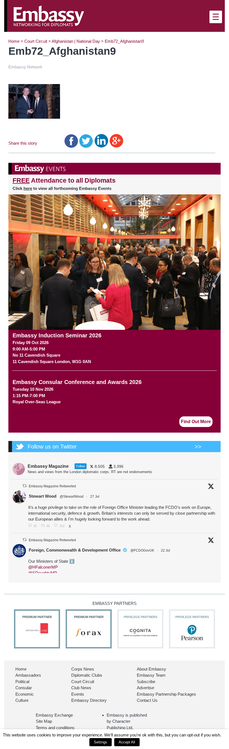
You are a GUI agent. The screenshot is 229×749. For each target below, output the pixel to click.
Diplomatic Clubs (86, 675)
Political (22, 681)
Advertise (145, 687)
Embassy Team (151, 675)
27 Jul (95, 496)
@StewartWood (72, 496)
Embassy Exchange (54, 715)
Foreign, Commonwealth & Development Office (75, 550)
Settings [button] (100, 742)
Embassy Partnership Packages (166, 694)
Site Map (44, 721)
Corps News (82, 669)
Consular (23, 687)
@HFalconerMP (43, 567)
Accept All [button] (127, 742)
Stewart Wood (42, 496)
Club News (81, 687)
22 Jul (166, 550)
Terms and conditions (55, 727)
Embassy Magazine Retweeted (52, 486)
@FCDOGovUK (142, 550)
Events (77, 694)
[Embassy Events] (114, 169)
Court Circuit (35, 41)
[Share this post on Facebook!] (71, 140)
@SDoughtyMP (42, 573)
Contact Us (147, 700)
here (27, 188)
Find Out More (196, 421)
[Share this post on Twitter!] (86, 140)
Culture (21, 700)
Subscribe (146, 681)
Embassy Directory (89, 700)
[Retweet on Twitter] (25, 486)
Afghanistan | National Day (76, 41)
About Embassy (151, 669)
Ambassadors (28, 675)
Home (14, 41)
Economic (24, 694)
